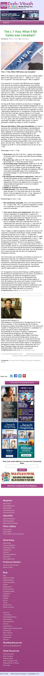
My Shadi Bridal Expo (9, 617)
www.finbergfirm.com (26, 290)
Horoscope (6, 665)
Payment (6, 552)
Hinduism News (8, 658)
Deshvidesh (25, 39)
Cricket (5, 584)
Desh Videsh (4, 674)
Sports (5, 600)
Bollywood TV (7, 587)
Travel (5, 602)
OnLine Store (7, 635)
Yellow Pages (7, 619)
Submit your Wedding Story (12, 646)
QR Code (6, 639)
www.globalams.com (33, 674)
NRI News (6, 596)
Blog (4, 575)
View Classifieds (8, 521)
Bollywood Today (8, 578)
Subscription (7, 508)
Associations (7, 626)
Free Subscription (9, 512)
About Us (6, 612)
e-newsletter (7, 615)
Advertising (7, 543)
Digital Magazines (9, 506)
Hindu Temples (8, 656)
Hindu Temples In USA (10, 661)
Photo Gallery (7, 529)
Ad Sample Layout (9, 547)
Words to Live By (8, 607)
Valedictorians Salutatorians (12, 628)
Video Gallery (7, 531)
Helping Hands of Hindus (11, 663)
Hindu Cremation (8, 654)
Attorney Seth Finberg (16, 360)
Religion (5, 598)
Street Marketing (8, 559)
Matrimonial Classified (10, 523)
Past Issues (7, 503)
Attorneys (28, 360)
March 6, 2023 (13, 39)
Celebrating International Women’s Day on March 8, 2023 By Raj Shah (28, 355)
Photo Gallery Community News (13, 534)
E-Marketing (7, 550)
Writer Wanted (7, 633)
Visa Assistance (8, 621)
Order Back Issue (8, 510)
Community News (9, 582)
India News (6, 593)
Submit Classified (9, 519)
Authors (5, 624)
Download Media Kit (9, 554)
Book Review (7, 605)
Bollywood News (8, 580)
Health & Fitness (8, 589)
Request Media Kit (9, 545)
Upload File (6, 557)
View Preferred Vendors (11, 565)
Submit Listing (8, 567)
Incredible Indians (8, 591)
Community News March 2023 (12, 354)
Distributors (7, 630)
